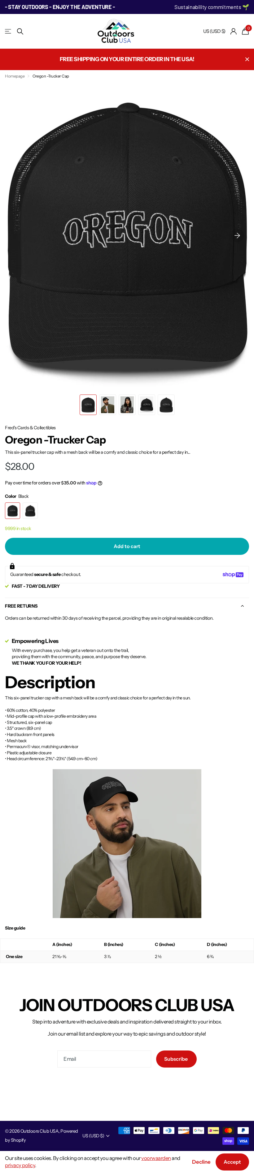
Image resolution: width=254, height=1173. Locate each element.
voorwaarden (156, 1158)
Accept (232, 1162)
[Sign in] (233, 31)
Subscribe (176, 1059)
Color (17, 496)
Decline (201, 1162)
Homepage (14, 76)
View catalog (8, 31)
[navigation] (88, 405)
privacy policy (20, 1165)
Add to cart (127, 546)
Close (247, 59)
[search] (20, 31)
